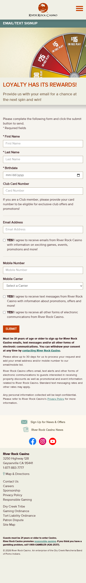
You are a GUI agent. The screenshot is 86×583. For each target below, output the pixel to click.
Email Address (13, 222)
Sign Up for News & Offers (48, 422)
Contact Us (10, 481)
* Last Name (11, 152)
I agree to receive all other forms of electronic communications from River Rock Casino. (42, 315)
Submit (11, 329)
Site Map (9, 524)
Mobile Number (14, 263)
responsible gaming (45, 541)
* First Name (11, 136)
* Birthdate (10, 168)
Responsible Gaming (17, 499)
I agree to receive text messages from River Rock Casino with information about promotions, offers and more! (45, 301)
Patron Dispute (13, 520)
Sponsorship (11, 490)
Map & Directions (17, 474)
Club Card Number (16, 184)
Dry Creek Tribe (14, 506)
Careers (8, 486)
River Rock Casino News (47, 429)
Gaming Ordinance (16, 511)
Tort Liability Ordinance (19, 515)
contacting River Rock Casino (41, 350)
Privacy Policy (55, 399)
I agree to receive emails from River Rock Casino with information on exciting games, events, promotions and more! (44, 245)
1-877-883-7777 (13, 468)
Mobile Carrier (13, 279)
